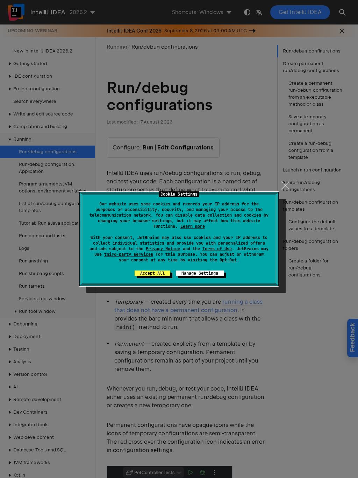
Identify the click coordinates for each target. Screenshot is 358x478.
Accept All (152, 273)
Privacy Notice (163, 249)
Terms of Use (217, 249)
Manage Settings (199, 273)
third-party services (128, 254)
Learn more (192, 226)
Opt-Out (228, 260)
